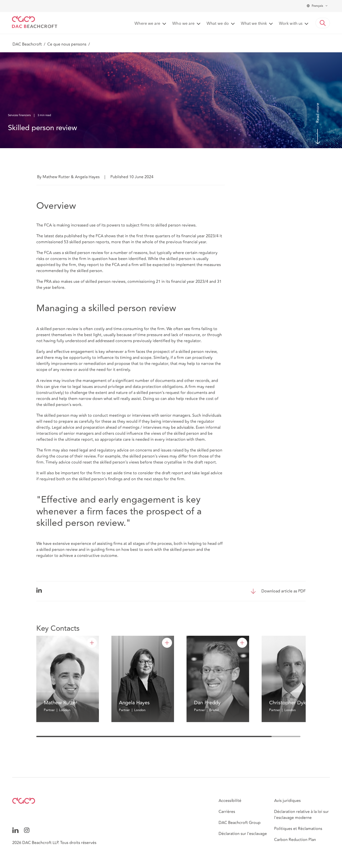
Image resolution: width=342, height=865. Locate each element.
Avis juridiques (287, 801)
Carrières (227, 812)
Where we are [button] (147, 24)
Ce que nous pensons (66, 44)
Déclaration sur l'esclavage (243, 834)
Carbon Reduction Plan (295, 840)
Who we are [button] (183, 24)
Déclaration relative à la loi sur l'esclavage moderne (301, 815)
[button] (322, 23)
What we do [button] (218, 24)
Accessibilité (230, 801)
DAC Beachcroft (27, 44)
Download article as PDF (283, 591)
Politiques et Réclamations (298, 829)
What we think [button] (254, 24)
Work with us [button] (290, 24)
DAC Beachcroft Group (240, 823)
